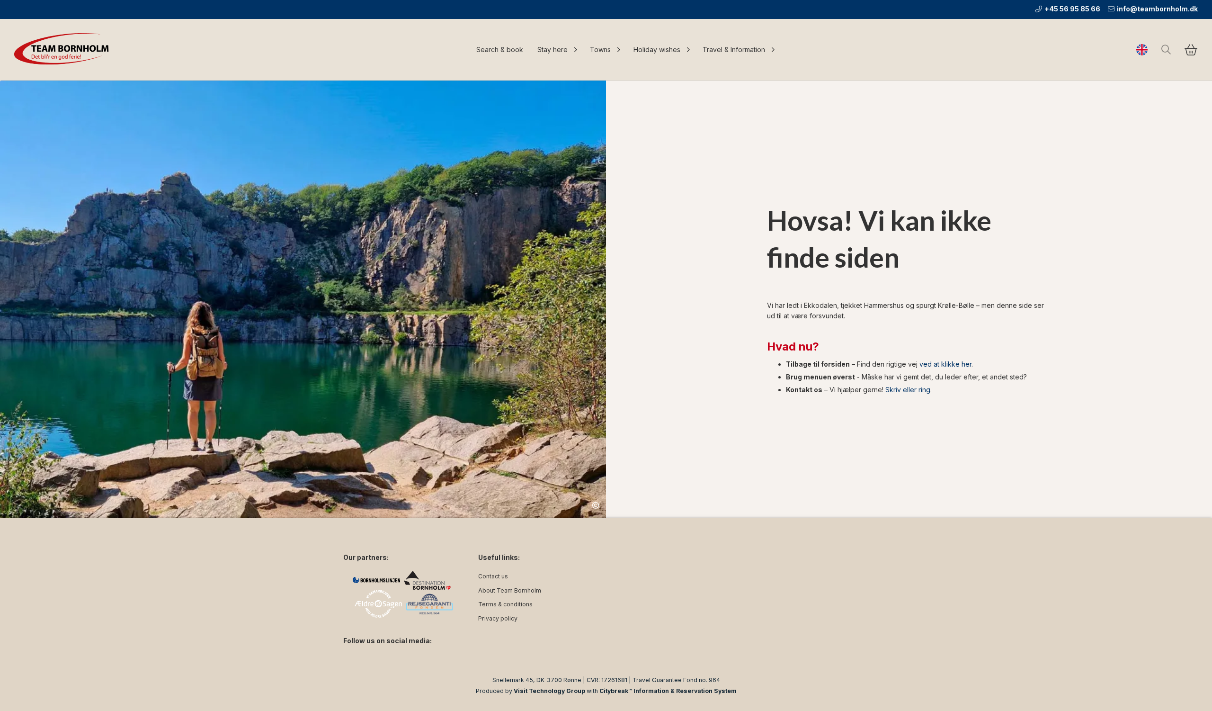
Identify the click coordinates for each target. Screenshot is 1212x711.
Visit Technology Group (549, 690)
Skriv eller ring (907, 390)
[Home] (64, 49)
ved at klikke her (945, 364)
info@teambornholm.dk (1157, 9)
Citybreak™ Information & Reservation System (668, 690)
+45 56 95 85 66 (1072, 9)
